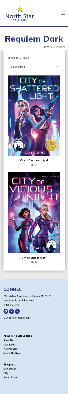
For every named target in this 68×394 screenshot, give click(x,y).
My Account (9, 369)
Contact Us (9, 344)
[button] (63, 13)
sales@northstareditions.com (18, 300)
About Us (8, 340)
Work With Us (10, 349)
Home (46, 47)
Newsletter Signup (12, 353)
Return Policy (10, 377)
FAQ (5, 373)
